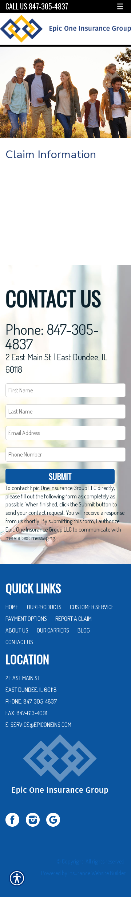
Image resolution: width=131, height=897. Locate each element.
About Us (16, 630)
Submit (60, 476)
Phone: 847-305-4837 (52, 336)
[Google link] (56, 818)
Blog (84, 630)
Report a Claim (73, 618)
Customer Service (92, 607)
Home (12, 607)
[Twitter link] (15, 818)
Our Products (44, 607)
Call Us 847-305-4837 (36, 6)
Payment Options (26, 618)
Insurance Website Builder (97, 873)
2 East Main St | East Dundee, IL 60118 (56, 363)
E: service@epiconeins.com (38, 724)
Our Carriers (53, 630)
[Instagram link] (35, 818)
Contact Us (19, 642)
